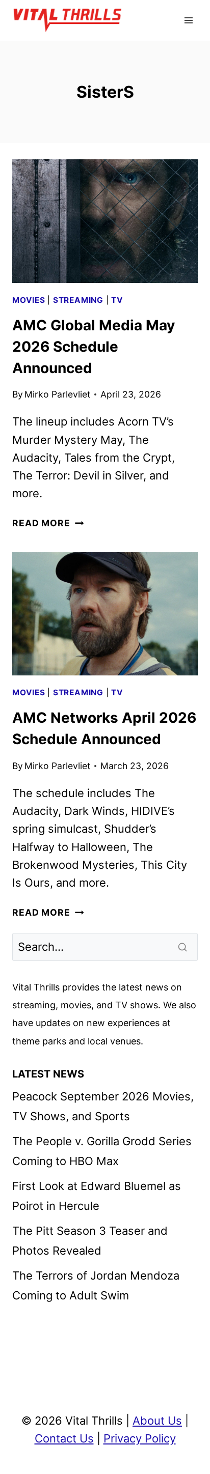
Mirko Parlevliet (57, 394)
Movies (28, 300)
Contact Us (64, 1438)
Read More (48, 523)
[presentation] (105, 221)
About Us (157, 1420)
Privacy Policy (139, 1438)
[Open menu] (188, 20)
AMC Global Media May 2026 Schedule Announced (93, 347)
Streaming (78, 300)
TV (117, 300)
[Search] (183, 947)
